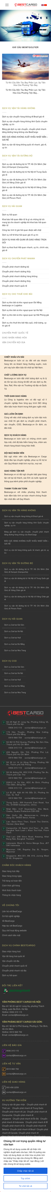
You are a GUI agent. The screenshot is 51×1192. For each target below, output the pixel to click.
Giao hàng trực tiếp (10, 871)
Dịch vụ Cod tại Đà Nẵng (14, 644)
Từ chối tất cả (25, 1186)
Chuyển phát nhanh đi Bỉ (37, 1122)
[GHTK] (5, 990)
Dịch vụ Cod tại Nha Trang (15, 650)
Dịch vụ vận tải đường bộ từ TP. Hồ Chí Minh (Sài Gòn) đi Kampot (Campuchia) (24, 165)
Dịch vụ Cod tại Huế (12, 637)
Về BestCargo (8, 920)
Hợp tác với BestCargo (12, 925)
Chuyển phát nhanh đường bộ (15, 266)
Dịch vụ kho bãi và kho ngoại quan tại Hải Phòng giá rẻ (25, 316)
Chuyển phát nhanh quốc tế (14, 285)
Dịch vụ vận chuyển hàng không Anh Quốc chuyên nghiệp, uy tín (24, 123)
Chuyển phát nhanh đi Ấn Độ (26, 1118)
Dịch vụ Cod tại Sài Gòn (14, 624)
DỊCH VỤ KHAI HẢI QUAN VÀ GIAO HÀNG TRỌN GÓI (24, 241)
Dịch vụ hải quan (9, 214)
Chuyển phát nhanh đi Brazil (22, 1129)
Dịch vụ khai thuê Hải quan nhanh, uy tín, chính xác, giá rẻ (25, 249)
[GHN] (19, 990)
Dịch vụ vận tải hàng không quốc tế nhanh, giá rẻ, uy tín (24, 146)
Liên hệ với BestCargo (12, 911)
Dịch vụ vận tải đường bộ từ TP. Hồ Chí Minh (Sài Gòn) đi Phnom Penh (24, 196)
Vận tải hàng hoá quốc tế (13, 956)
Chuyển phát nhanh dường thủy (16, 271)
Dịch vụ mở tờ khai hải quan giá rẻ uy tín (20, 234)
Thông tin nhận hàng (11, 895)
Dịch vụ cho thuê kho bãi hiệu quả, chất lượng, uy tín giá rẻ (24, 324)
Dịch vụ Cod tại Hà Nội (13, 631)
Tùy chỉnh (25, 1178)
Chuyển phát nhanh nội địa (14, 970)
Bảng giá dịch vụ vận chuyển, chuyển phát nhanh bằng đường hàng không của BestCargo (24, 130)
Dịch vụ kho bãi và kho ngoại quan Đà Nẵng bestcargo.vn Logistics (22, 304)
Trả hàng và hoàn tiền (12, 880)
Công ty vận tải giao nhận (13, 1104)
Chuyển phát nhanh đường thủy (16, 281)
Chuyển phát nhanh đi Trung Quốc (27, 1108)
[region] (25, 1164)
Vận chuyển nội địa (10, 961)
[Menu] (7, 5)
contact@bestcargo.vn (18, 1014)
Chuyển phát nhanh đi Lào (14, 1111)
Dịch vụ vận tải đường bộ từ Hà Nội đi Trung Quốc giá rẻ (24, 173)
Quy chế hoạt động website (14, 930)
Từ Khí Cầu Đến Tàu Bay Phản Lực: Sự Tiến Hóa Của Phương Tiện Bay (25, 83)
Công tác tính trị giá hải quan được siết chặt (21, 230)
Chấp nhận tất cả (25, 1170)
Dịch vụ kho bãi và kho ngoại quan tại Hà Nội (22, 310)
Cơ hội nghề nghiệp (11, 916)
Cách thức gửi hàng (11, 885)
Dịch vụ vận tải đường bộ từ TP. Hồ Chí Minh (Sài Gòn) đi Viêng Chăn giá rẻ (24, 181)
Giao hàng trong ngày (12, 875)
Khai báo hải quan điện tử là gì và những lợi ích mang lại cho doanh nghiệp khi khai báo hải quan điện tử (24, 222)
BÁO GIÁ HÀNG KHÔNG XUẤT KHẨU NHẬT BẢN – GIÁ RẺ (25, 138)
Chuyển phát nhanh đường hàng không (19, 276)
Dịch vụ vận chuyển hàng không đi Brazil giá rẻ (23, 116)
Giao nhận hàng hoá (11, 951)
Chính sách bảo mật (11, 935)
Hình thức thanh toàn (11, 890)
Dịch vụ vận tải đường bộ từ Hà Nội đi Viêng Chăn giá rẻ (24, 189)
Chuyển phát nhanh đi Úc (13, 1125)
